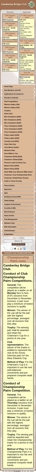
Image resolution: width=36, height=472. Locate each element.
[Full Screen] (12, 249)
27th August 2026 (10, 16)
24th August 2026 (10, 34)
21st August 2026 (10, 41)
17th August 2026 (10, 66)
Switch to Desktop (18, 238)
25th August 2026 (10, 24)
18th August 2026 (10, 57)
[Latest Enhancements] (18, 249)
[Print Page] (15, 249)
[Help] (24, 249)
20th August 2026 (10, 48)
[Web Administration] (21, 249)
